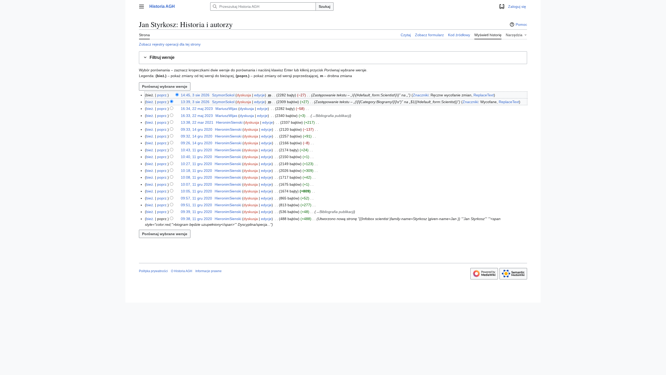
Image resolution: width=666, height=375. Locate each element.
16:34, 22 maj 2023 (197, 109)
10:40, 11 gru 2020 (196, 157)
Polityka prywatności (153, 271)
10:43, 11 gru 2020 (196, 150)
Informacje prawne (208, 271)
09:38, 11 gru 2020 (196, 219)
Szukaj (324, 6)
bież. (150, 102)
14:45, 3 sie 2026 (195, 95)
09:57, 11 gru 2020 (196, 198)
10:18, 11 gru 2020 (196, 170)
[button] (141, 6)
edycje (259, 95)
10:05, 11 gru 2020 (196, 191)
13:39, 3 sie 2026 (195, 102)
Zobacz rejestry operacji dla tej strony (170, 44)
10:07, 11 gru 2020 (196, 184)
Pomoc (521, 24)
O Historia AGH (181, 271)
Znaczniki (420, 95)
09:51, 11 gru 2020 (196, 205)
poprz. (162, 95)
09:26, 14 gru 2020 (196, 143)
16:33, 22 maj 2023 (197, 116)
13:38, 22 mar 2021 (197, 122)
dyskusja (244, 95)
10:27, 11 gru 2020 (196, 164)
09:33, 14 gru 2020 (196, 129)
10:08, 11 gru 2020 (196, 177)
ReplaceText (483, 95)
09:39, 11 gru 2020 (196, 212)
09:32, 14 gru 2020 (196, 136)
